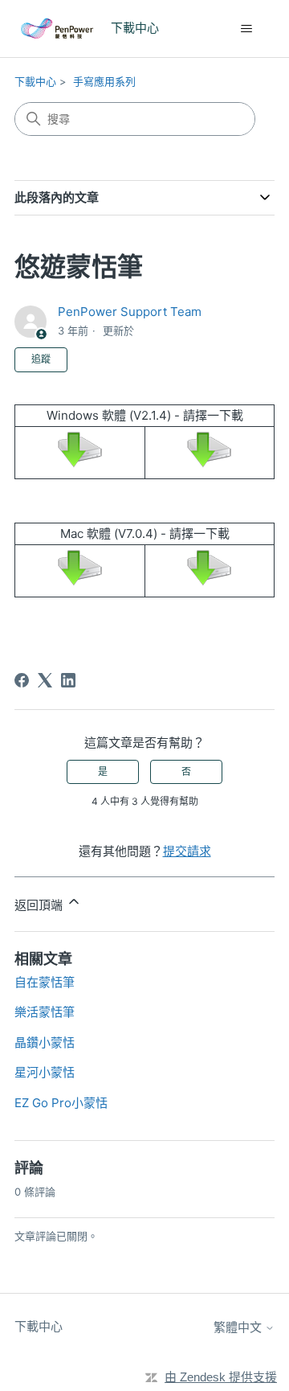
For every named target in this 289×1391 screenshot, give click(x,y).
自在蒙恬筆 (44, 982)
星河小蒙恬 (44, 1072)
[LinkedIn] (68, 680)
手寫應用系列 (104, 81)
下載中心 (35, 81)
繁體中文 (239, 1327)
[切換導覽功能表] (246, 29)
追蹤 (41, 359)
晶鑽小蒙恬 (44, 1042)
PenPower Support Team (129, 311)
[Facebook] (21, 680)
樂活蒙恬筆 (44, 1012)
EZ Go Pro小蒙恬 (61, 1102)
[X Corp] (45, 680)
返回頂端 (40, 905)
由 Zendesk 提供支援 (221, 1377)
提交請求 (187, 851)
